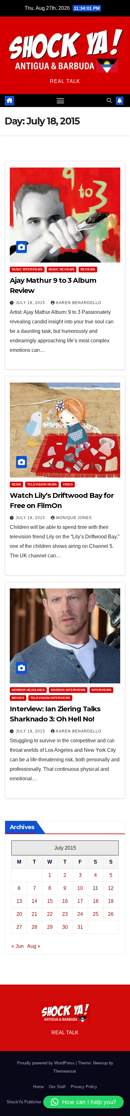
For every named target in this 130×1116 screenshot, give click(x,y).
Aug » (33, 946)
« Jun (17, 946)
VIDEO (68, 484)
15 (50, 901)
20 (19, 914)
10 (80, 888)
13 (19, 901)
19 (111, 901)
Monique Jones (74, 518)
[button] (109, 100)
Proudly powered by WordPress (46, 1063)
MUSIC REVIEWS (61, 269)
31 (80, 927)
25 (95, 914)
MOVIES (18, 698)
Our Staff (57, 1086)
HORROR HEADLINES (28, 690)
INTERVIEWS (101, 690)
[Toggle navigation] (61, 100)
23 (65, 914)
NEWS (16, 484)
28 (34, 927)
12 (111, 888)
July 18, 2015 (31, 303)
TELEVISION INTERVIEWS (50, 698)
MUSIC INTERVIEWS (27, 269)
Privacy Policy (84, 1086)
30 (65, 927)
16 (65, 901)
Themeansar (64, 1071)
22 (50, 914)
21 (34, 914)
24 (80, 914)
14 (34, 901)
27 (19, 927)
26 (111, 914)
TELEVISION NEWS (42, 484)
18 (95, 901)
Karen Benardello (78, 303)
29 (50, 927)
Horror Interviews (68, 690)
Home (38, 1086)
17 (80, 901)
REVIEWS (87, 269)
